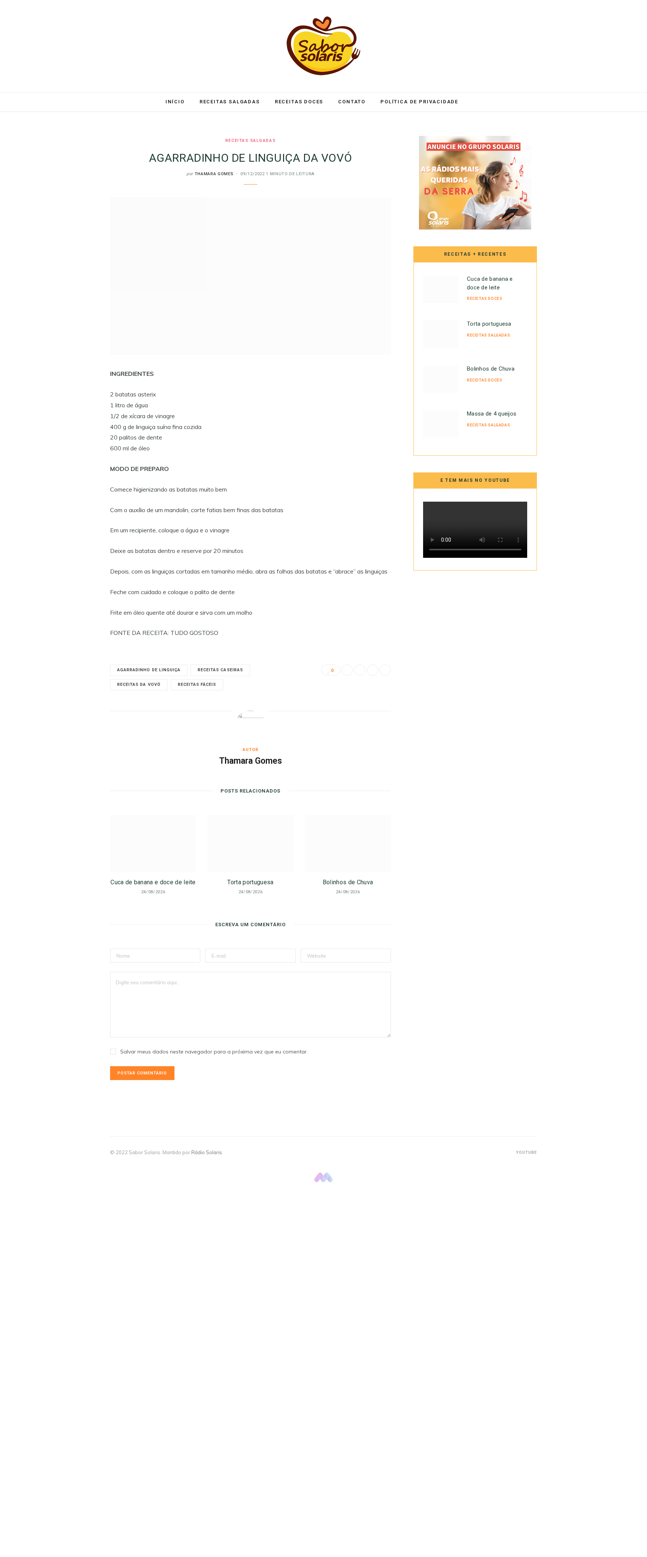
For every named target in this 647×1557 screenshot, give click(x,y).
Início (175, 101)
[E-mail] (72, 453)
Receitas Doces (299, 101)
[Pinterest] (72, 434)
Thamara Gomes (214, 173)
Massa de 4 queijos (491, 413)
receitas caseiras (220, 669)
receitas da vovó (139, 684)
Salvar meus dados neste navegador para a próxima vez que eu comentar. (214, 1051)
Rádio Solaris (206, 1152)
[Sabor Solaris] (323, 45)
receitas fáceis (197, 684)
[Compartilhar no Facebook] (72, 396)
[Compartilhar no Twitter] (72, 415)
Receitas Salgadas (230, 101)
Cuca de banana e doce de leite (153, 882)
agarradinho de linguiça (148, 669)
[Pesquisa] (474, 102)
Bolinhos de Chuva (348, 882)
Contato (351, 101)
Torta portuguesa (250, 882)
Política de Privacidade (419, 101)
